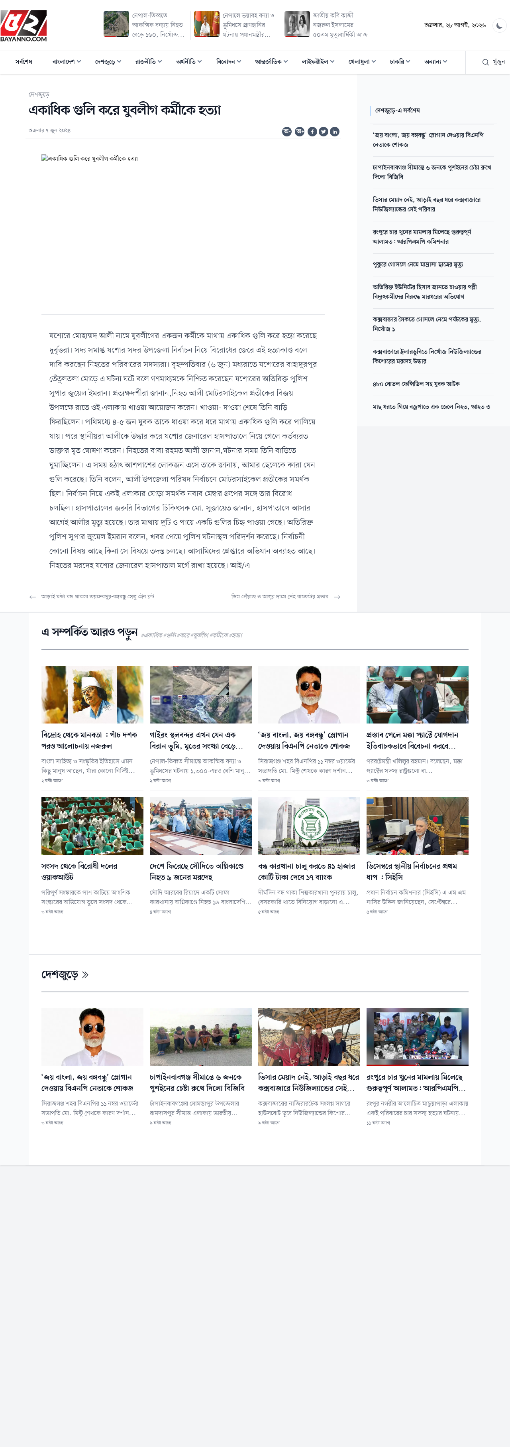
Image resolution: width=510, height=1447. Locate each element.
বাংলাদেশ (69, 63)
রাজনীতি (151, 63)
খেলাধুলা (365, 63)
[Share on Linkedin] (334, 131)
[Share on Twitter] (323, 131)
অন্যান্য (438, 63)
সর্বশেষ (24, 62)
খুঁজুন (499, 62)
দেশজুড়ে (110, 63)
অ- (287, 131)
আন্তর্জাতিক (274, 63)
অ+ (300, 131)
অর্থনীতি (191, 63)
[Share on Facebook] (312, 131)
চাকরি (402, 63)
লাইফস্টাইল (320, 63)
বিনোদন (231, 63)
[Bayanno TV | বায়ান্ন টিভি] (23, 25)
